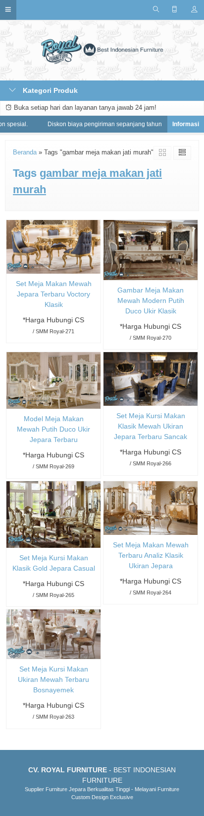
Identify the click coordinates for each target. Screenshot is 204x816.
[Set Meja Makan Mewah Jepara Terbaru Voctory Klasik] (53, 246)
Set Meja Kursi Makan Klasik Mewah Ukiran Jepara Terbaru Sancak (150, 426)
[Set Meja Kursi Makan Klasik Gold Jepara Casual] (53, 514)
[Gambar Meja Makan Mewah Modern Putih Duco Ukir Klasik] (150, 249)
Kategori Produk (49, 90)
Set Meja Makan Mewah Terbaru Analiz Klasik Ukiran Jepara (151, 555)
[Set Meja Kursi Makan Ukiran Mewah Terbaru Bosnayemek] (53, 634)
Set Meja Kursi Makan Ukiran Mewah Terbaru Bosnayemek (53, 679)
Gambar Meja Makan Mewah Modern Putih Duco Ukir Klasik (150, 300)
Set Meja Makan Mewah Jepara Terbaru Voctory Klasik (54, 294)
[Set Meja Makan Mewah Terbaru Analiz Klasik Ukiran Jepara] (150, 507)
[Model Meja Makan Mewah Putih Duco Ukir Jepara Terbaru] (53, 380)
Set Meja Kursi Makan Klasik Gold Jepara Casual (53, 563)
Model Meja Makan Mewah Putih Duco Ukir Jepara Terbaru (53, 429)
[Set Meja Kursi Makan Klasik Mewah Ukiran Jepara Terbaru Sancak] (150, 378)
